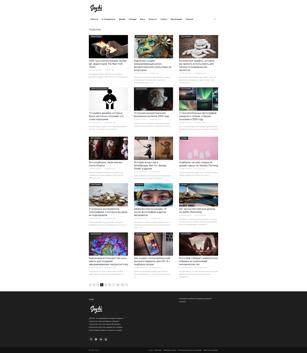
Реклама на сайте (169, 350)
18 (118, 285)
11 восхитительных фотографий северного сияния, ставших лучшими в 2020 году (197, 116)
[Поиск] (215, 19)
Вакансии (158, 350)
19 (122, 285)
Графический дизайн (99, 89)
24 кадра (132, 19)
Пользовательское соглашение (190, 350)
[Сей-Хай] (96, 8)
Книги (142, 19)
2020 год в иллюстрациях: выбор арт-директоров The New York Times (108, 63)
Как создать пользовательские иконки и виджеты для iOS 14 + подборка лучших (152, 261)
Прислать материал (211, 350)
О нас (151, 350)
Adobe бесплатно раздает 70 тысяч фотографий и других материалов (150, 212)
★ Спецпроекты (108, 19)
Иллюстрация (96, 36)
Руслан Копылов (95, 70)
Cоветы (163, 19)
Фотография (186, 89)
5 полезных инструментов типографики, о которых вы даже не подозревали (108, 212)
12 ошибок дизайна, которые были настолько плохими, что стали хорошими (106, 116)
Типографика (186, 36)
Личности (152, 19)
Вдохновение (176, 19)
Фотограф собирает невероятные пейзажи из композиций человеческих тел (198, 261)
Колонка (189, 19)
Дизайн (122, 19)
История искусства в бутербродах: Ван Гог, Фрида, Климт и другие (150, 165)
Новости (94, 19)
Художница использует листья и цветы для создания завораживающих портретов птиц (108, 261)
